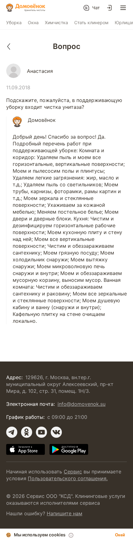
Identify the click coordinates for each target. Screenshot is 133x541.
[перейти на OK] (26, 432)
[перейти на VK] (56, 432)
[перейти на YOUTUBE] (41, 432)
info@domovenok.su (81, 404)
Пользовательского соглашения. (68, 478)
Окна (33, 22)
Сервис (73, 471)
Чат (96, 7)
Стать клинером (91, 22)
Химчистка (56, 22)
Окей (120, 535)
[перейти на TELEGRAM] (11, 432)
